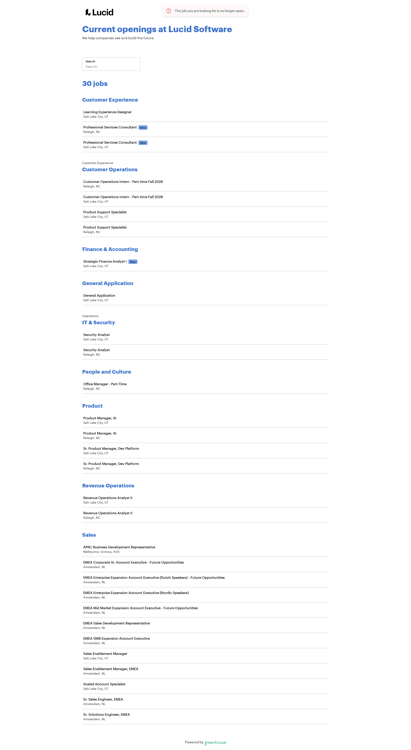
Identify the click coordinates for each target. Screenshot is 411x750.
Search (90, 61)
